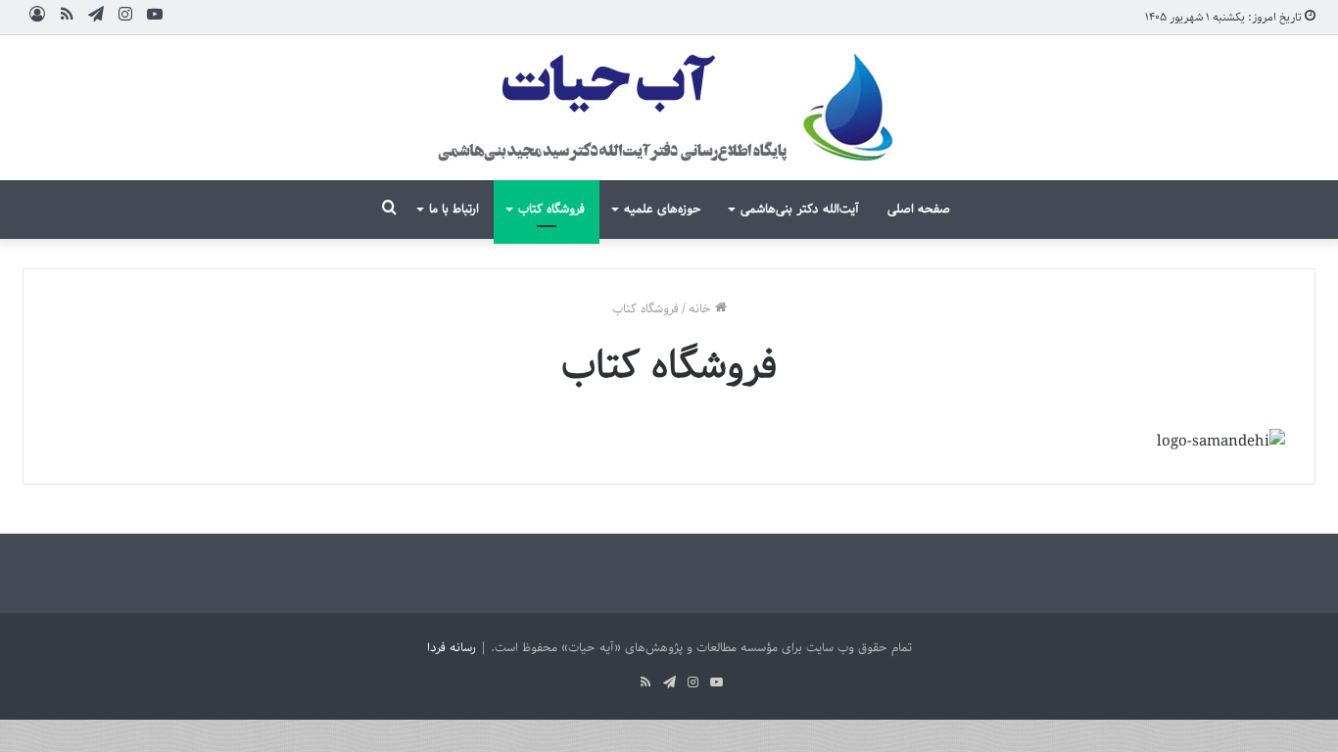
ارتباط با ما (454, 209)
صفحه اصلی (918, 209)
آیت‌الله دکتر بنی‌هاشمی (800, 209)
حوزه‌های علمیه (662, 209)
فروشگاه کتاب (551, 209)
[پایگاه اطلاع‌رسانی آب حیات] (669, 107)
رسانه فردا (451, 647)
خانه (702, 309)
